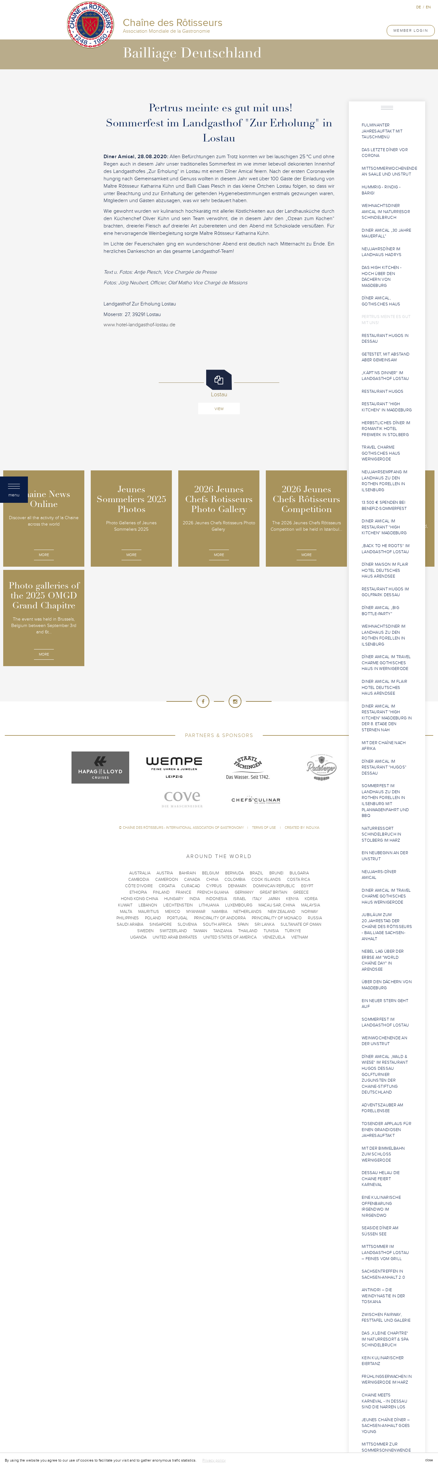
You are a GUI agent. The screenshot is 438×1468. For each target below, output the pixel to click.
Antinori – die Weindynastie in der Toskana (383, 1295)
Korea (311, 898)
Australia (139, 873)
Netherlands (247, 911)
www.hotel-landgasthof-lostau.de (139, 325)
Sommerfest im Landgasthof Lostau (385, 1022)
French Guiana (213, 892)
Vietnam (299, 937)
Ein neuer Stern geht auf (385, 1003)
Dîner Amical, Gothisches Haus (381, 301)
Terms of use (264, 828)
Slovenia (187, 924)
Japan (274, 898)
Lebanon (148, 905)
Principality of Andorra (220, 918)
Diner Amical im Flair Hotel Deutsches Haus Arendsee (384, 687)
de (418, 7)
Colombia (234, 879)
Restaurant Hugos (383, 391)
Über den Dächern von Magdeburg (387, 985)
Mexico (172, 911)
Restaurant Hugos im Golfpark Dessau (385, 592)
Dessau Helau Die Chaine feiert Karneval (381, 1178)
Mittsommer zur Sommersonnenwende (386, 1447)
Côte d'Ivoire (139, 886)
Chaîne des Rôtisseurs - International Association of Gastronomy (183, 828)
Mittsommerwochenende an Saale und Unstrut (389, 171)
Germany (244, 892)
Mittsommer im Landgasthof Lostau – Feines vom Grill (385, 1252)
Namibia (219, 911)
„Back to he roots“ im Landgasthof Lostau (385, 548)
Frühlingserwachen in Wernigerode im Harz (387, 1379)
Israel (239, 898)
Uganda (138, 937)
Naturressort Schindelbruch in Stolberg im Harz (381, 834)
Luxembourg (238, 905)
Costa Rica (298, 879)
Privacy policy (214, 1460)
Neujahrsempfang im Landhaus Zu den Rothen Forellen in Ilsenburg (384, 481)
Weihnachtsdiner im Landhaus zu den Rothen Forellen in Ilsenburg (383, 635)
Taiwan (200, 930)
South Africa (217, 924)
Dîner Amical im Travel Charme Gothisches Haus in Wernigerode (386, 662)
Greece (300, 892)
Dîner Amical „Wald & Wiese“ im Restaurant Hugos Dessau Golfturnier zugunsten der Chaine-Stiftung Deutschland (385, 1074)
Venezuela (274, 937)
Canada (192, 879)
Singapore (160, 924)
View (219, 409)
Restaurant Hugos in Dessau (385, 338)
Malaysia (310, 905)
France (183, 892)
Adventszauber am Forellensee (382, 1108)
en (428, 7)
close (429, 1460)
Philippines (127, 918)
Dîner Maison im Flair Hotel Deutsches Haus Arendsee (385, 570)
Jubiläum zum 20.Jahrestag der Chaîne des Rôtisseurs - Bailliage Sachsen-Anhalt (387, 926)
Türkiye (293, 930)
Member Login (410, 30)
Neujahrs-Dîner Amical (379, 874)
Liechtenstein (178, 905)
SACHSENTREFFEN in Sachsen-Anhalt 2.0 (383, 1274)
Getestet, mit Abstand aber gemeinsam (385, 357)
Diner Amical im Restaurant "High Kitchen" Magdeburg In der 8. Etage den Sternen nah (387, 718)
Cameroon (166, 879)
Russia (315, 918)
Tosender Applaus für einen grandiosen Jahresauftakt (386, 1129)
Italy (257, 898)
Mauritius (148, 911)
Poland (153, 918)
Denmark (237, 886)
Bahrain (187, 873)
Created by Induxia (302, 828)
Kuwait (125, 905)
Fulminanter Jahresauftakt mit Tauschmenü (382, 131)
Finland (161, 892)
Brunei (276, 873)
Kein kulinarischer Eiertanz (383, 1361)
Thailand (247, 930)
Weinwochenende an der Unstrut (384, 1041)
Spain (243, 924)
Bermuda (234, 873)
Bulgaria (299, 873)
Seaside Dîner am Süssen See (380, 1231)
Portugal (177, 918)
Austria (164, 873)
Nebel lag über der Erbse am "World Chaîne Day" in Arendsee (383, 960)
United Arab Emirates (175, 937)
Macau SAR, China (276, 905)
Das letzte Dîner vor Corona (385, 153)
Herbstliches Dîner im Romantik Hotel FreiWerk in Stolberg (386, 428)
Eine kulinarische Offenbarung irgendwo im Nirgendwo (381, 1206)
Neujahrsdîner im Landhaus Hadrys (382, 252)
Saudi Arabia (130, 924)
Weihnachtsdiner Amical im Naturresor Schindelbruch (386, 211)
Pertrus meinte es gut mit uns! (386, 319)
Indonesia (216, 898)
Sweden (145, 930)
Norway (309, 911)
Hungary (173, 898)
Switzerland (173, 930)
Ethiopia (138, 892)
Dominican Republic (274, 886)
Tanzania (222, 930)
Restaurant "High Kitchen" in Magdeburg (387, 407)
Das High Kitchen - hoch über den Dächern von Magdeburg (381, 276)
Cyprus (214, 886)
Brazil (256, 873)
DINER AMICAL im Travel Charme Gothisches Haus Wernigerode (386, 896)
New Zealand (281, 911)
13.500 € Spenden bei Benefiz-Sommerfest (384, 505)
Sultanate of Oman (301, 924)
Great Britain (273, 892)
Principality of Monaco (277, 918)
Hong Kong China (139, 898)
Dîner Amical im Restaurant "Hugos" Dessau (384, 767)
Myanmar (196, 911)
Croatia (167, 886)
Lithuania (209, 905)
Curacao (190, 886)
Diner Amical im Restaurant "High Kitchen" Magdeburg (384, 527)
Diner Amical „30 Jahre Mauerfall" (386, 233)
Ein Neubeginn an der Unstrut (385, 856)
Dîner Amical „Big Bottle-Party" (380, 610)
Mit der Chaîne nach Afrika (384, 745)
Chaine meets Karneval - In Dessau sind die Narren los (384, 1401)
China (212, 879)
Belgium (210, 873)
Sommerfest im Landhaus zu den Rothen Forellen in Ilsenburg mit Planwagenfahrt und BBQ (385, 800)
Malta (126, 911)
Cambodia (138, 879)
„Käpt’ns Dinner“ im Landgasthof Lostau (385, 376)
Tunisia (271, 930)
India (195, 898)
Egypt (307, 886)
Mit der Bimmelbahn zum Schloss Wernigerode (383, 1154)
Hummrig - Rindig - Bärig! (381, 190)
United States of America (230, 937)
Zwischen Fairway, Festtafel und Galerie (386, 1317)
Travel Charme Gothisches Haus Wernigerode (381, 453)
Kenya (292, 898)
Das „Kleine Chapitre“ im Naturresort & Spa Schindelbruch (385, 1339)
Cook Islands (266, 879)
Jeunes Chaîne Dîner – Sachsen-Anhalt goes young (386, 1425)
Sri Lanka (264, 924)
